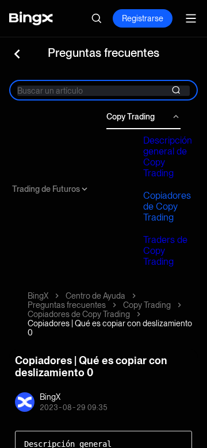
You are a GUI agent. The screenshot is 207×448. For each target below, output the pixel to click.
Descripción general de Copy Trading (167, 157)
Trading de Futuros (46, 189)
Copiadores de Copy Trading (167, 206)
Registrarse (142, 18)
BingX (38, 295)
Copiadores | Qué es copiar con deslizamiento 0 (110, 328)
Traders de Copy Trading (165, 250)
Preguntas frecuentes (67, 305)
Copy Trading (130, 116)
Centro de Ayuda (95, 295)
